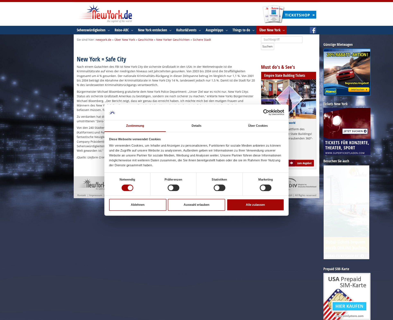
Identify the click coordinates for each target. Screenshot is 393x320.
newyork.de (103, 40)
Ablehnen (138, 205)
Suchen (267, 46)
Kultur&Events (186, 30)
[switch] (173, 187)
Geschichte (145, 40)
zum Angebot (304, 163)
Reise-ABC (122, 30)
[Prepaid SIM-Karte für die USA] (346, 296)
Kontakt (81, 195)
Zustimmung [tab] (135, 126)
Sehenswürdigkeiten (91, 30)
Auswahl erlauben (196, 205)
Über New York (269, 30)
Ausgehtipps (214, 30)
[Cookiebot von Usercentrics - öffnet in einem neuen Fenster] (266, 112)
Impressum (95, 195)
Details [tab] (197, 126)
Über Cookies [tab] (258, 126)
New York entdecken (152, 30)
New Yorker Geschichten (173, 40)
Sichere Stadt (202, 40)
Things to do (241, 30)
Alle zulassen (255, 205)
